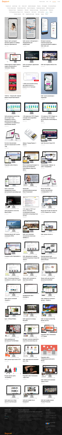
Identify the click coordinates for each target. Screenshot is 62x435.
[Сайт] (50, 429)
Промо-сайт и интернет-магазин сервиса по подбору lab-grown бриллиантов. (12, 42)
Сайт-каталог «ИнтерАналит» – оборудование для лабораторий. (31, 42)
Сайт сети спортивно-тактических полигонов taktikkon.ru (29, 236)
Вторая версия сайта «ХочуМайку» (10, 376)
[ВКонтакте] (46, 423)
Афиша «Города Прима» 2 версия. (29, 143)
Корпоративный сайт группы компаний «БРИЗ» (12, 235)
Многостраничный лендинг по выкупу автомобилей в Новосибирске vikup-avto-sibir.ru (31, 167)
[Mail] (48, 429)
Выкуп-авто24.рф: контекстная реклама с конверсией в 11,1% (46, 190)
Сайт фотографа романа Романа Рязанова (47, 400)
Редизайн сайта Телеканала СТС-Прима (48, 335)
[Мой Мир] (48, 423)
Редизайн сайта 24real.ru (11, 165)
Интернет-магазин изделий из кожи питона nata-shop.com (31, 340)
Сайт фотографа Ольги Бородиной (29, 400)
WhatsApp (30, 420)
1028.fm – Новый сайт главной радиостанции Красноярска (13, 96)
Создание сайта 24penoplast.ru (13, 256)
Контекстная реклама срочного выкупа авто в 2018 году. (12, 144)
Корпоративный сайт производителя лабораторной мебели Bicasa (49, 258)
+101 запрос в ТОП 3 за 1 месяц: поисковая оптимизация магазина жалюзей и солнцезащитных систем (30, 212)
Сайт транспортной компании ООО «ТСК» (30, 360)
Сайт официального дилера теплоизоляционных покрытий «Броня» (31, 258)
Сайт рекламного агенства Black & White (12, 211)
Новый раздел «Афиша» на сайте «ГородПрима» (48, 165)
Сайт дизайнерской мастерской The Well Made (11, 340)
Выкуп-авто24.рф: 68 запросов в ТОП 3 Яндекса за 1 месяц (49, 211)
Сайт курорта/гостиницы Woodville (29, 319)
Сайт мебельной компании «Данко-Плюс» (48, 380)
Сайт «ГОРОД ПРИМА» (10, 319)
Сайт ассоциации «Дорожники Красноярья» (31, 65)
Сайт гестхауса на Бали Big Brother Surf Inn (48, 319)
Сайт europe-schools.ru (47, 234)
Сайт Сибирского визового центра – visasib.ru (48, 299)
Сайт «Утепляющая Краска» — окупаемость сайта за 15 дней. (13, 279)
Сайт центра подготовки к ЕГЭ (13, 359)
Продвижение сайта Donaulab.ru (28, 296)
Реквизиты (48, 420)
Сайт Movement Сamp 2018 (48, 143)
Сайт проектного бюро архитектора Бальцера (11, 400)
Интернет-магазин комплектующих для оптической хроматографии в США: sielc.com (49, 43)
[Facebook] (46, 429)
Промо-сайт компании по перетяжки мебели (29, 279)
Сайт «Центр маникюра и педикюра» (47, 96)
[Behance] (47, 429)
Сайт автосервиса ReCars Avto (49, 64)
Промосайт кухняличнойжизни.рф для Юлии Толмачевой (30, 190)
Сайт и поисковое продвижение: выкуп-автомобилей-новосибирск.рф (13, 190)
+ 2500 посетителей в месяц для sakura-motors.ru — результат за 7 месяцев (30, 85)
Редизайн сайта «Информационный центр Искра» (48, 359)
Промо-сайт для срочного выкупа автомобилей (48, 279)
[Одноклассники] (47, 423)
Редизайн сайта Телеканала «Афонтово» (30, 376)
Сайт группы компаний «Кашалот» (11, 299)
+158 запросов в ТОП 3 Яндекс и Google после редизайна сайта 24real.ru (31, 118)
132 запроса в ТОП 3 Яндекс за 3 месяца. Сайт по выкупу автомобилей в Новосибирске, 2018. (49, 119)
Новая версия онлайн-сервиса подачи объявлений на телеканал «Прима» (13, 66)
